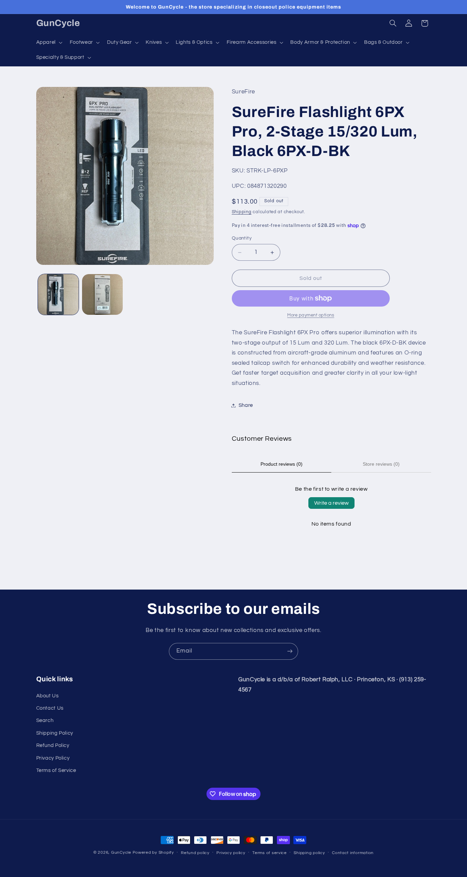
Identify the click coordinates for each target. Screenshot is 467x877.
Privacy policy (230, 853)
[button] (48, 42)
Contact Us (50, 708)
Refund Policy (52, 745)
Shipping (242, 212)
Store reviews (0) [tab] (381, 464)
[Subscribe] (290, 651)
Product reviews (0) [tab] (282, 464)
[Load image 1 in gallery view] (58, 294)
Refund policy (195, 853)
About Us (47, 695)
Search (45, 720)
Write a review (331, 503)
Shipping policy (309, 853)
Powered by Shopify (153, 852)
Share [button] (246, 405)
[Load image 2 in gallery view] (102, 294)
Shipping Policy (54, 733)
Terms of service (269, 853)
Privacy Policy (53, 758)
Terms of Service (56, 770)
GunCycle (121, 852)
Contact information (353, 853)
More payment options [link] (310, 315)
